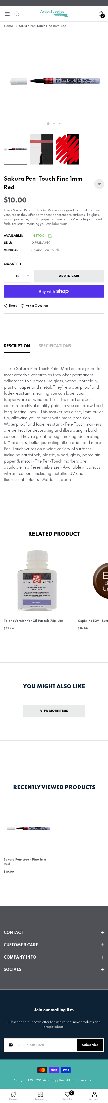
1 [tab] (48, 123)
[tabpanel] (54, 81)
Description (17, 346)
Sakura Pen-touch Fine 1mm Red (25, 862)
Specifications (55, 346)
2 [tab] (54, 123)
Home (8, 26)
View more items (54, 711)
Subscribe (90, 1045)
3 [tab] (60, 123)
